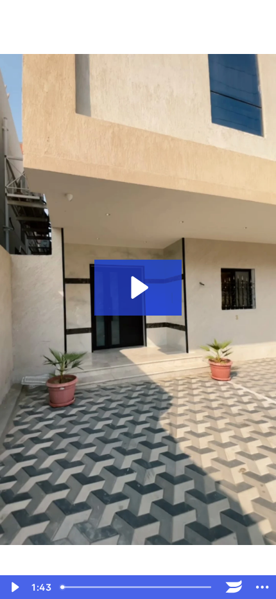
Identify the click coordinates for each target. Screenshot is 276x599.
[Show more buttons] (262, 587)
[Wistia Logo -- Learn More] (234, 587)
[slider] (137, 587)
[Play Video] (14, 587)
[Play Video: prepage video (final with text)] (137, 288)
